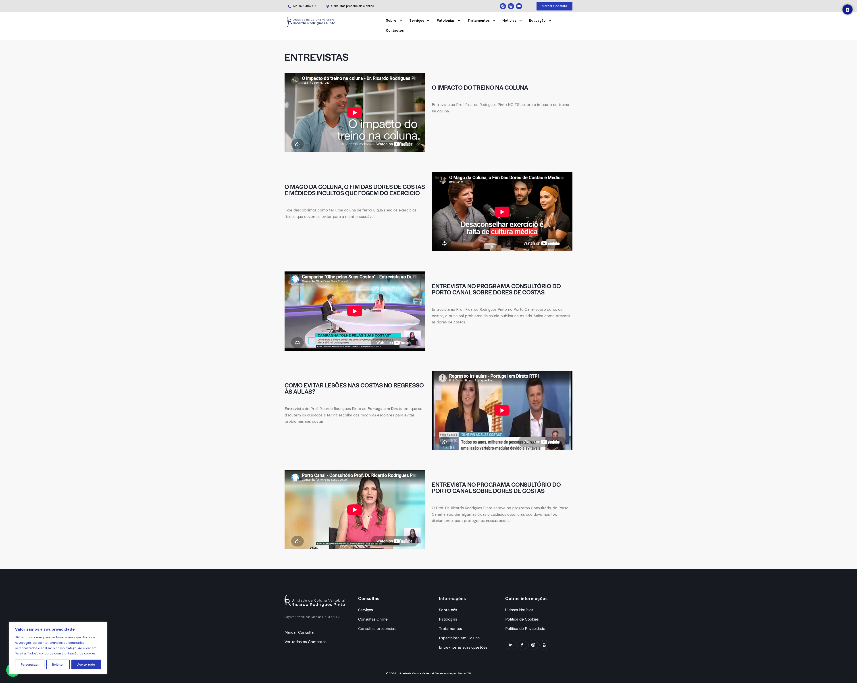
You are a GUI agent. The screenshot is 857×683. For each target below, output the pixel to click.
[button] (394, 21)
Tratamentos (479, 20)
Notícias (509, 20)
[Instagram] (511, 6)
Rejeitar (58, 664)
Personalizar (30, 664)
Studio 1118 (464, 673)
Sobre (391, 20)
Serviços (416, 20)
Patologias (446, 20)
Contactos (395, 30)
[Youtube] (519, 6)
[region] (58, 648)
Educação (537, 20)
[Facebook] (503, 6)
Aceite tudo (86, 664)
